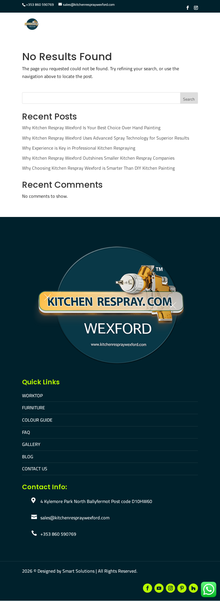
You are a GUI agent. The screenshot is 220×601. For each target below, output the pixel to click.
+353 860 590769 (40, 4)
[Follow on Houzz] (193, 588)
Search (189, 99)
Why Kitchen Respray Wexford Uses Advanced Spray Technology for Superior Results (105, 138)
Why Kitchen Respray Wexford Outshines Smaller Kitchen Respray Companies (98, 158)
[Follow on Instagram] (170, 588)
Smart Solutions (78, 571)
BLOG (27, 456)
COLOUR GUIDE (37, 420)
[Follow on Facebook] (147, 588)
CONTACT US (34, 468)
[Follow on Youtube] (159, 588)
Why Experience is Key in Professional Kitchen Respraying (78, 148)
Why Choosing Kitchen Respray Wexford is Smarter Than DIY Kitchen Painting (98, 168)
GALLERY (31, 444)
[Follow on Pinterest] (181, 588)
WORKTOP (32, 395)
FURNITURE (33, 407)
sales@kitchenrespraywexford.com (74, 517)
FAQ (26, 432)
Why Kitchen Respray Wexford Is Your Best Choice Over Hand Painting (91, 127)
